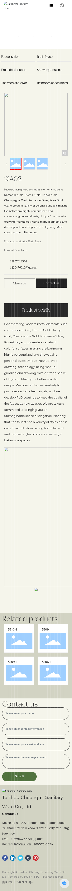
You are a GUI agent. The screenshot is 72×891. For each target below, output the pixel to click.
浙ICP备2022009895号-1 (18, 882)
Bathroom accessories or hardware (52, 85)
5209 (45, 629)
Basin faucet (42, 36)
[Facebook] (5, 858)
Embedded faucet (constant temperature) (16, 72)
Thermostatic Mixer (14, 83)
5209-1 (12, 661)
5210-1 (12, 629)
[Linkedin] (13, 858)
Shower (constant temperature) (49, 72)
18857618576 (18, 261)
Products (26, 36)
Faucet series (10, 56)
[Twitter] (20, 858)
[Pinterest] (36, 858)
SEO (36, 877)
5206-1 (46, 661)
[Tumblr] (28, 858)
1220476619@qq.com (23, 267)
